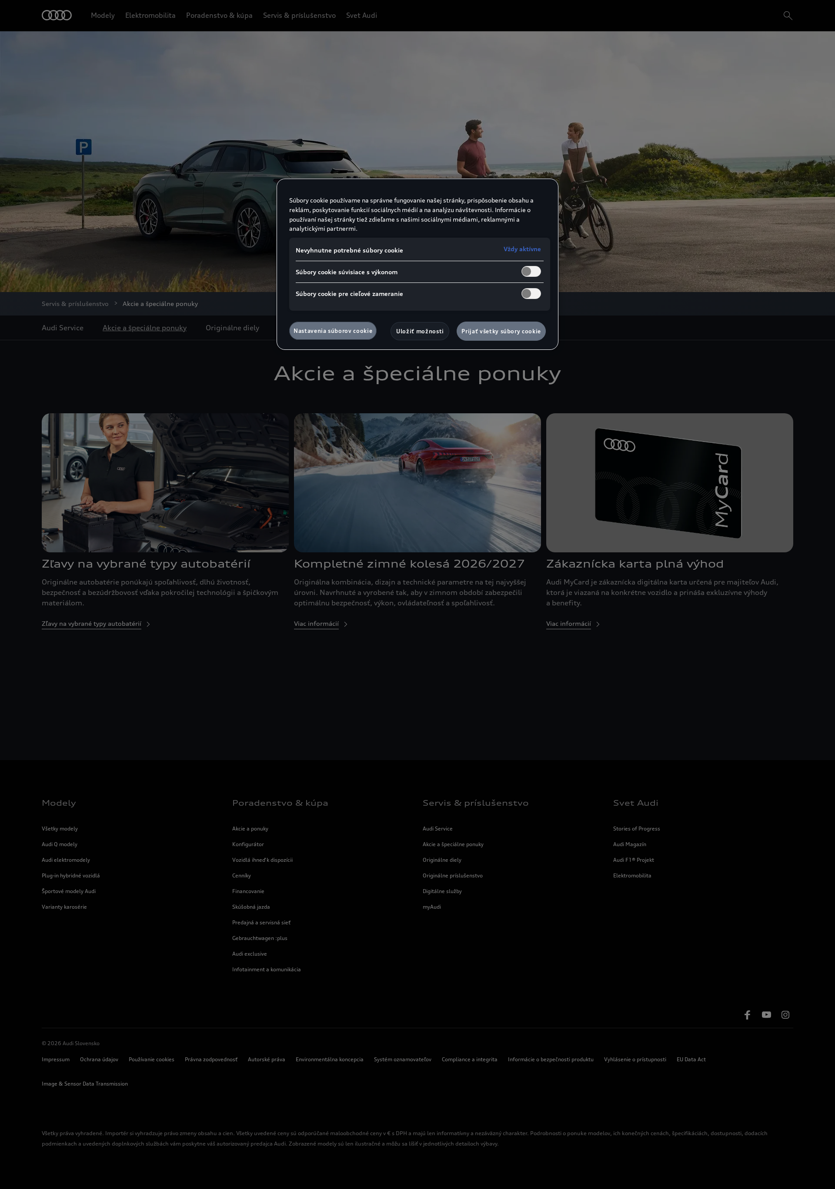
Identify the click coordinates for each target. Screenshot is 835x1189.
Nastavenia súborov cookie (333, 330)
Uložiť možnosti (420, 331)
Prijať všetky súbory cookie (501, 331)
